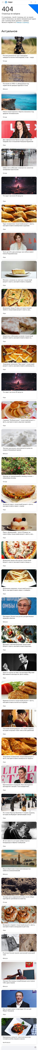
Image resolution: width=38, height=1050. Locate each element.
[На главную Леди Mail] (9, 2)
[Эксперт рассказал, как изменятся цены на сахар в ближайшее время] (19, 442)
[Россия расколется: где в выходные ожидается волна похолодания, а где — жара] (19, 50)
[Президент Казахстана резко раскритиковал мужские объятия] (19, 610)
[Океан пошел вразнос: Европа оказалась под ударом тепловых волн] (19, 106)
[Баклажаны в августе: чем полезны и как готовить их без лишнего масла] (19, 1031)
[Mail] (6, 2)
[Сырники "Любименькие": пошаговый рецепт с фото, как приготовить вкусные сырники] (19, 414)
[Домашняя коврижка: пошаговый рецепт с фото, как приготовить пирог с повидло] (19, 582)
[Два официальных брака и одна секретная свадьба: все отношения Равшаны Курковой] (19, 134)
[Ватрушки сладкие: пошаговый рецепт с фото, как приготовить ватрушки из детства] (19, 919)
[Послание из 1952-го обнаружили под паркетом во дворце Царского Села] (19, 78)
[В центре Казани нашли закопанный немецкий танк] (19, 947)
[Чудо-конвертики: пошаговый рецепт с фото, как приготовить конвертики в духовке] (19, 218)
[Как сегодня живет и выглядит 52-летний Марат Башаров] (19, 1003)
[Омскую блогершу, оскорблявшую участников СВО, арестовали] (19, 975)
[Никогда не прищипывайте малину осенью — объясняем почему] (19, 470)
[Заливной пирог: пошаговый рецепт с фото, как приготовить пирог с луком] (19, 498)
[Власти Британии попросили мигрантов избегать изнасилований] (19, 863)
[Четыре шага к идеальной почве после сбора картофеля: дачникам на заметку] (19, 891)
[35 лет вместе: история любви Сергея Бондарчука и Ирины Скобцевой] (19, 835)
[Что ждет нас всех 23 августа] (19, 190)
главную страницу (22, 22)
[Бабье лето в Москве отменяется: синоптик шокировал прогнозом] (19, 162)
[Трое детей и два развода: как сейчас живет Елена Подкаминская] (19, 246)
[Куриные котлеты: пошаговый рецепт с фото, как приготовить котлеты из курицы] (19, 695)
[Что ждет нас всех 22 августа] (19, 386)
